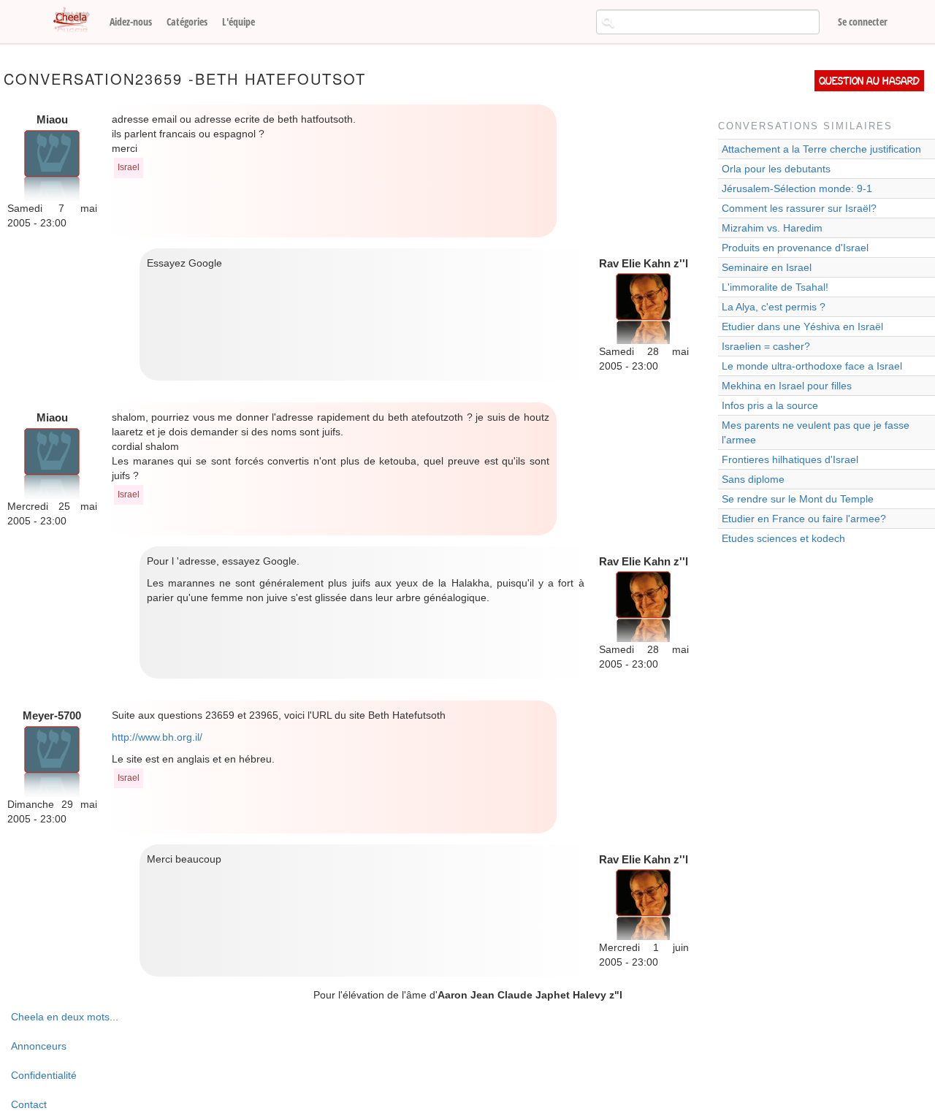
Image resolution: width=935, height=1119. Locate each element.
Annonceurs (38, 1046)
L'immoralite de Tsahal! (775, 287)
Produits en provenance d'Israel (795, 247)
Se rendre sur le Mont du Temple (798, 499)
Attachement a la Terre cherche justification (821, 149)
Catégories (187, 21)
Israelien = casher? (766, 346)
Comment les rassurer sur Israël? (799, 208)
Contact (29, 1104)
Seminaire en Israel (767, 267)
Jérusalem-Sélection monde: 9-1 (797, 188)
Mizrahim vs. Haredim (772, 228)
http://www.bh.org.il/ (157, 737)
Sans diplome (753, 479)
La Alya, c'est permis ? (773, 307)
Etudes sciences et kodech (783, 538)
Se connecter (863, 21)
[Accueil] (76, 20)
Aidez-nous (131, 21)
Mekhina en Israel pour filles (787, 386)
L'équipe (238, 21)
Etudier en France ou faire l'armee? (804, 518)
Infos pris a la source (770, 405)
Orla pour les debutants (776, 169)
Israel (129, 167)
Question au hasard (869, 81)
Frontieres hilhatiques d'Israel (790, 459)
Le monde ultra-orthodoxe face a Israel (812, 366)
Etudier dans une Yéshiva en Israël (802, 326)
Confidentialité (44, 1075)
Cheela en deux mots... (64, 1017)
